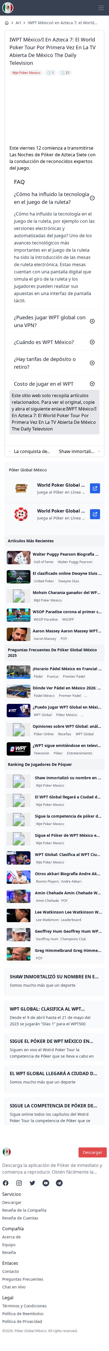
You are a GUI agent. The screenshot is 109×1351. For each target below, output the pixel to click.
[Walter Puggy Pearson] (18, 557)
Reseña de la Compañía (24, 1210)
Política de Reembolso (22, 1313)
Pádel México (44, 696)
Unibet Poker (44, 581)
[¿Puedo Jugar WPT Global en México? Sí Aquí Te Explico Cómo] (18, 710)
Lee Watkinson (47, 920)
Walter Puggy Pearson (75, 562)
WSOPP (68, 619)
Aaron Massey (45, 639)
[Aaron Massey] (18, 634)
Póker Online (44, 734)
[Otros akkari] (18, 877)
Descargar (92, 1152)
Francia (52, 676)
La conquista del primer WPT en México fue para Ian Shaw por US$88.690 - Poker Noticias (31, 451)
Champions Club (73, 939)
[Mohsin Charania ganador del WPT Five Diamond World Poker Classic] (18, 596)
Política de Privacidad (22, 1321)
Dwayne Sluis (68, 581)
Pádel (38, 676)
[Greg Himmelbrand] (18, 954)
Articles (18, 22)
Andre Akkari (71, 881)
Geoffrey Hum (47, 939)
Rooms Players (47, 881)
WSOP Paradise (46, 619)
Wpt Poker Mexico (48, 600)
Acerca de (11, 1236)
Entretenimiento (79, 753)
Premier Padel (74, 676)
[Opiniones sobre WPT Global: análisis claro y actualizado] (18, 729)
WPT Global (43, 715)
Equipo (8, 1244)
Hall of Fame (43, 562)
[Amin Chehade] (18, 896)
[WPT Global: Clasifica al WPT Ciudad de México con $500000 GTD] (18, 858)
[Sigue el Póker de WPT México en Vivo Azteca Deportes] (18, 838)
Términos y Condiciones (24, 1305)
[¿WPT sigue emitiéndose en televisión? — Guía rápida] (18, 749)
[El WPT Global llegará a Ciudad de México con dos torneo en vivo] (18, 800)
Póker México (66, 715)
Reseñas (64, 734)
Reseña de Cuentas (20, 1218)
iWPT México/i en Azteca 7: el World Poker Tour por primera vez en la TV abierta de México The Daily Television (63, 23)
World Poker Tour (95, 715)
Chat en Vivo (13, 1287)
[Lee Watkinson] (18, 915)
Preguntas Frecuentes (22, 1279)
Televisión (41, 753)
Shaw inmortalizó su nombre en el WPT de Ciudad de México (77, 451)
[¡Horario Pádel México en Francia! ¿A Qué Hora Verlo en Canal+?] (18, 672)
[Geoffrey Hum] (18, 934)
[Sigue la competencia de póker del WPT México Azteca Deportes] (18, 819)
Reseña (9, 1252)
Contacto (10, 1271)
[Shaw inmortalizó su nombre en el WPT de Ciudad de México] (18, 781)
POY (64, 639)
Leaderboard (71, 920)
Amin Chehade (47, 901)
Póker (58, 753)
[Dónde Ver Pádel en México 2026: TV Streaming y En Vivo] (18, 691)
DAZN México (96, 696)
